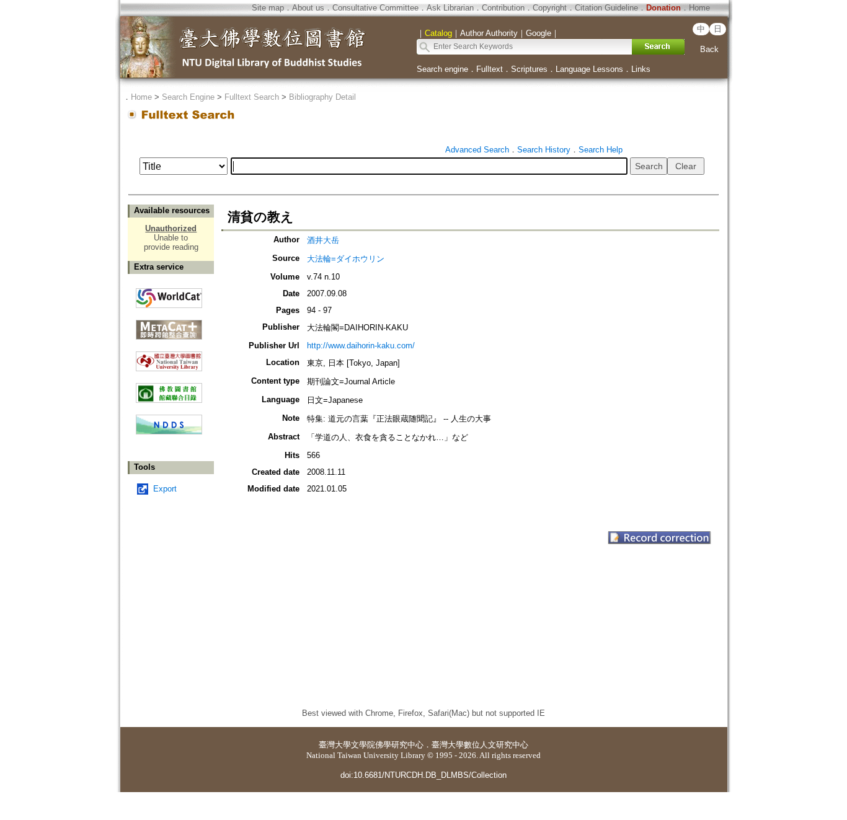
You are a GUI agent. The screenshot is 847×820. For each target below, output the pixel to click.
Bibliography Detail (322, 97)
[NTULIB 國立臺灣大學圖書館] (169, 356)
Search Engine (188, 97)
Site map (268, 7)
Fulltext (489, 69)
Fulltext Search (251, 97)
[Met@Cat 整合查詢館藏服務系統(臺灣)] (169, 325)
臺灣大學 (335, 744)
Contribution (503, 7)
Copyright (550, 7)
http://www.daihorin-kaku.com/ (361, 345)
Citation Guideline (606, 7)
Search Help (601, 149)
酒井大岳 (323, 240)
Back (709, 49)
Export (165, 488)
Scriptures (529, 69)
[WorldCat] (169, 295)
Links (640, 69)
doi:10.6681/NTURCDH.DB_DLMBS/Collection (423, 775)
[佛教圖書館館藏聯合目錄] (169, 388)
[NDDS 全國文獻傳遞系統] (169, 431)
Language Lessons (589, 69)
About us (308, 7)
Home (699, 7)
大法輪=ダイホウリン (345, 258)
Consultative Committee (375, 7)
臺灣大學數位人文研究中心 (480, 744)
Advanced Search (477, 149)
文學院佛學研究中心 (387, 744)
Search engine (442, 69)
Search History (543, 149)
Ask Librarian (450, 7)
